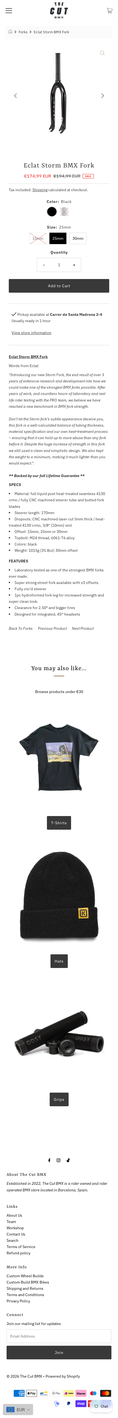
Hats (59, 961)
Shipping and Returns (25, 1288)
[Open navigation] (8, 10)
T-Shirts (59, 822)
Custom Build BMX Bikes (28, 1282)
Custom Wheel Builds (25, 1275)
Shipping (39, 189)
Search (12, 1240)
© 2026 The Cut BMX (24, 1376)
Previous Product (52, 628)
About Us (14, 1215)
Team (11, 1221)
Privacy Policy (18, 1300)
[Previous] (16, 96)
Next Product (83, 628)
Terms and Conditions (25, 1294)
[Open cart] (109, 10)
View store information (31, 332)
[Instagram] (58, 1160)
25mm (57, 238)
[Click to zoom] (102, 53)
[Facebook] (49, 1160)
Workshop (15, 1227)
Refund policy (18, 1252)
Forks (23, 32)
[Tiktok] (68, 1160)
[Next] (102, 96)
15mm (37, 238)
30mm (77, 238)
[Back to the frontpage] (11, 32)
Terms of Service (21, 1246)
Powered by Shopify (63, 1376)
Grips (59, 1099)
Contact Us (16, 1234)
